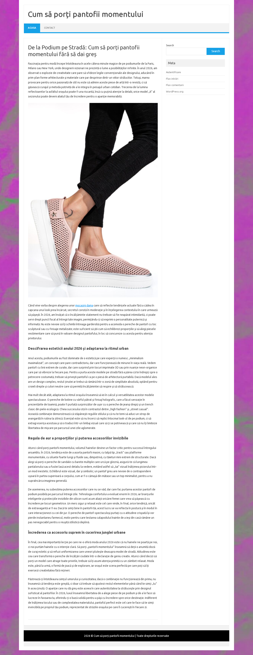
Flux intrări (172, 78)
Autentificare (173, 72)
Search (170, 45)
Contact (49, 27)
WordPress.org (174, 91)
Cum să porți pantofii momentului (85, 14)
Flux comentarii (175, 85)
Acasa (32, 27)
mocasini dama (84, 305)
